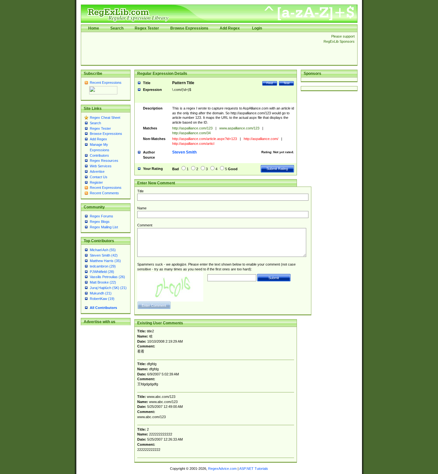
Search (116, 28)
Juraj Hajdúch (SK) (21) (108, 288)
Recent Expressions (106, 82)
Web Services (101, 166)
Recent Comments (104, 193)
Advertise (97, 171)
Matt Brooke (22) (103, 282)
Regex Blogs (100, 222)
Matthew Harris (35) (105, 261)
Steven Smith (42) (104, 255)
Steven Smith (184, 152)
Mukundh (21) (101, 293)
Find (269, 83)
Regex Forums (101, 216)
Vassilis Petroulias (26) (107, 277)
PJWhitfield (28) (102, 272)
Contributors (99, 155)
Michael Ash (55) (103, 250)
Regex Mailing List (104, 227)
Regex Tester (147, 28)
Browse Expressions (189, 28)
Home (93, 28)
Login (257, 28)
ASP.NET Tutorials (253, 468)
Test (286, 83)
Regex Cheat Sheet (105, 117)
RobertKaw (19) (102, 299)
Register (96, 182)
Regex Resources (104, 160)
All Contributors (103, 308)
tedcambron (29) (103, 266)
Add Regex (230, 28)
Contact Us (98, 177)
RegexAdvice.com (222, 468)
